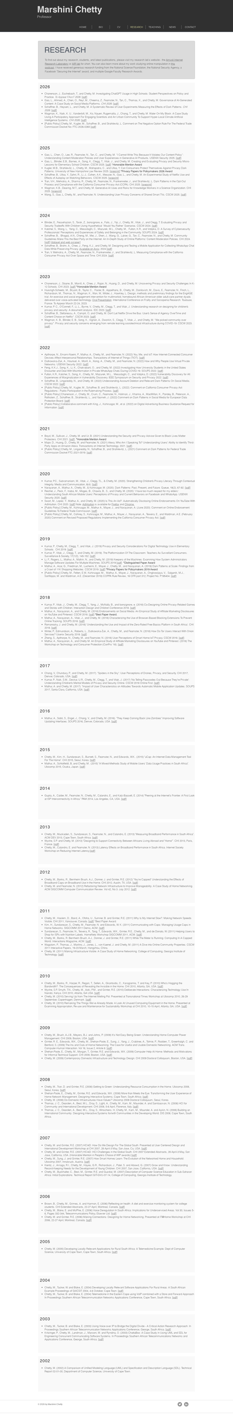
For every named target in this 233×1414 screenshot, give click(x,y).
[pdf (83, 120)
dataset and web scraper (66, 242)
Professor (44, 16)
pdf (84, 97)
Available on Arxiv (89, 248)
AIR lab (76, 63)
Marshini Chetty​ (69, 9)
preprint (115, 171)
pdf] (54, 110)
